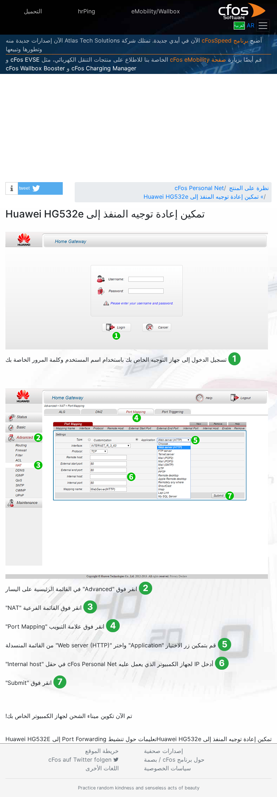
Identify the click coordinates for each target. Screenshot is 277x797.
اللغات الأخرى (102, 768)
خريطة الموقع (102, 750)
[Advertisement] (138, 128)
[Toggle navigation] (263, 25)
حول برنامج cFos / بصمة (174, 759)
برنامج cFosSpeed (225, 40)
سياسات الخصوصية (167, 768)
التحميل (33, 11)
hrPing (86, 11)
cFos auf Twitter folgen (80, 759)
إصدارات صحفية (163, 750)
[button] (40, 188)
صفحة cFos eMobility (198, 59)
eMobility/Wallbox (155, 11)
